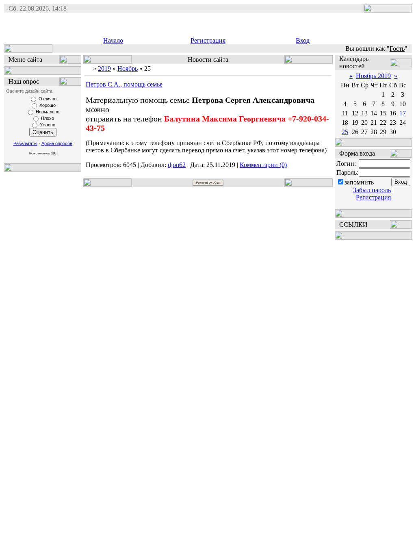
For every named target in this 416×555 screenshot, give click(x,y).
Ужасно (47, 124)
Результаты (25, 143)
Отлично (47, 98)
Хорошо (47, 105)
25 (345, 131)
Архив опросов (56, 143)
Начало (113, 40)
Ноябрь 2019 (373, 75)
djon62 (177, 164)
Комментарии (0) (263, 164)
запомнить (359, 182)
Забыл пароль (372, 189)
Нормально (47, 111)
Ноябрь (127, 68)
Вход (303, 40)
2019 (104, 68)
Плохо (47, 118)
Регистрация (208, 40)
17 (402, 113)
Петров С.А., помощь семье (124, 84)
